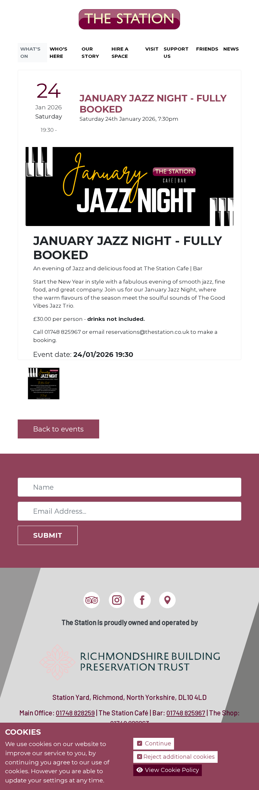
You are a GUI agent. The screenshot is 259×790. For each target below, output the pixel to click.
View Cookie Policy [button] (171, 770)
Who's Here (58, 52)
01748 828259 (75, 713)
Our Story (90, 52)
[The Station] (129, 20)
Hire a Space (119, 52)
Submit (47, 535)
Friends (207, 49)
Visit (152, 49)
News (231, 49)
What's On (30, 52)
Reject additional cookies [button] (179, 756)
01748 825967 (185, 713)
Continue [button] (157, 743)
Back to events (58, 429)
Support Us (176, 52)
